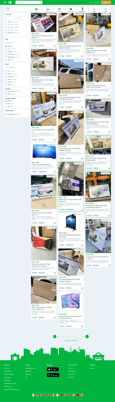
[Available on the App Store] (53, 369)
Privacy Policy (7, 377)
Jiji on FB (70, 368)
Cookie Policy (7, 386)
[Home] (10, 2)
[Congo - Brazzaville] (73, 395)
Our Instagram (72, 371)
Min (7, 17)
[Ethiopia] (49, 395)
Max (20, 17)
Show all (10, 46)
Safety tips (28, 371)
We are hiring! (7, 371)
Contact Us (28, 374)
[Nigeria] (33, 395)
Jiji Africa (92, 368)
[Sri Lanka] (65, 395)
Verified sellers (14, 114)
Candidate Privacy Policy (10, 383)
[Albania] (77, 395)
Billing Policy (7, 380)
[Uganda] (41, 395)
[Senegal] (53, 395)
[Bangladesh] (61, 395)
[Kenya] (37, 395)
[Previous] (54, 336)
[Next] (87, 336)
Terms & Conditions (9, 374)
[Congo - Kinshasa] (69, 395)
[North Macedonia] (81, 395)
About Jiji (6, 368)
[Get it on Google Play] (53, 375)
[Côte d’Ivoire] (57, 395)
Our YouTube (71, 374)
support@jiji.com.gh (30, 368)
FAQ (26, 377)
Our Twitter (71, 377)
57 (83, 336)
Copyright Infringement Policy (11, 389)
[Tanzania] (45, 395)
